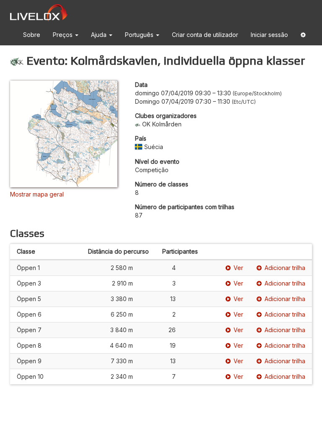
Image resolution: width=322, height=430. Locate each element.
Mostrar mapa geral (37, 194)
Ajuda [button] (99, 34)
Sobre (31, 34)
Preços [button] (63, 34)
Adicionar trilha (285, 267)
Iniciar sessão (269, 34)
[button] (303, 36)
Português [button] (140, 34)
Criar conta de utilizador (205, 34)
